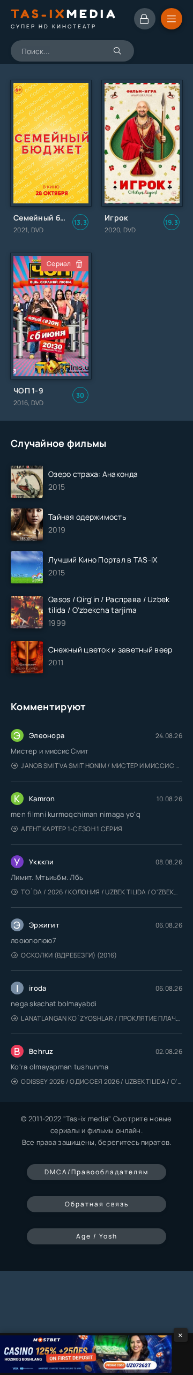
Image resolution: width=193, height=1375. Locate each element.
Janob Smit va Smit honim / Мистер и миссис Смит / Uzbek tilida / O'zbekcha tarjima (101, 765)
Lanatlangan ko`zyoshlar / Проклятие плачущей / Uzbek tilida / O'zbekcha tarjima (101, 1018)
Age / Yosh (96, 1236)
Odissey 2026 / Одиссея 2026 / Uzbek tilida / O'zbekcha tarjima (101, 1081)
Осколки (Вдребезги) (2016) (69, 955)
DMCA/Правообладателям (96, 1171)
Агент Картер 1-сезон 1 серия (71, 828)
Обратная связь (97, 1204)
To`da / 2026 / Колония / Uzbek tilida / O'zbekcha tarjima (101, 892)
